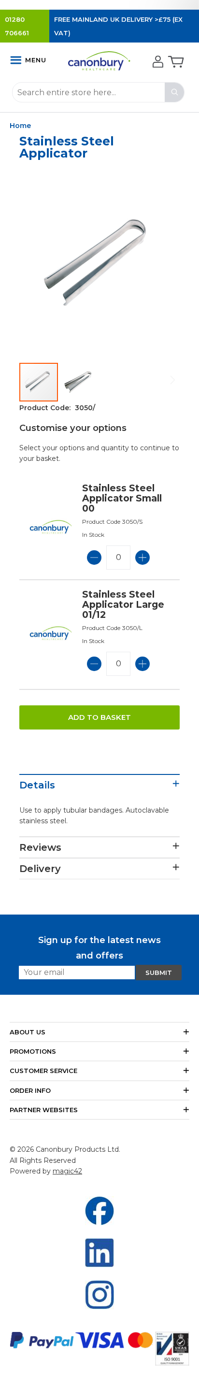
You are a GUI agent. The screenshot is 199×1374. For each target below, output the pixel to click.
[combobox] (98, 92)
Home (20, 125)
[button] (78, 382)
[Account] (157, 62)
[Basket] (175, 62)
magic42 (67, 1171)
